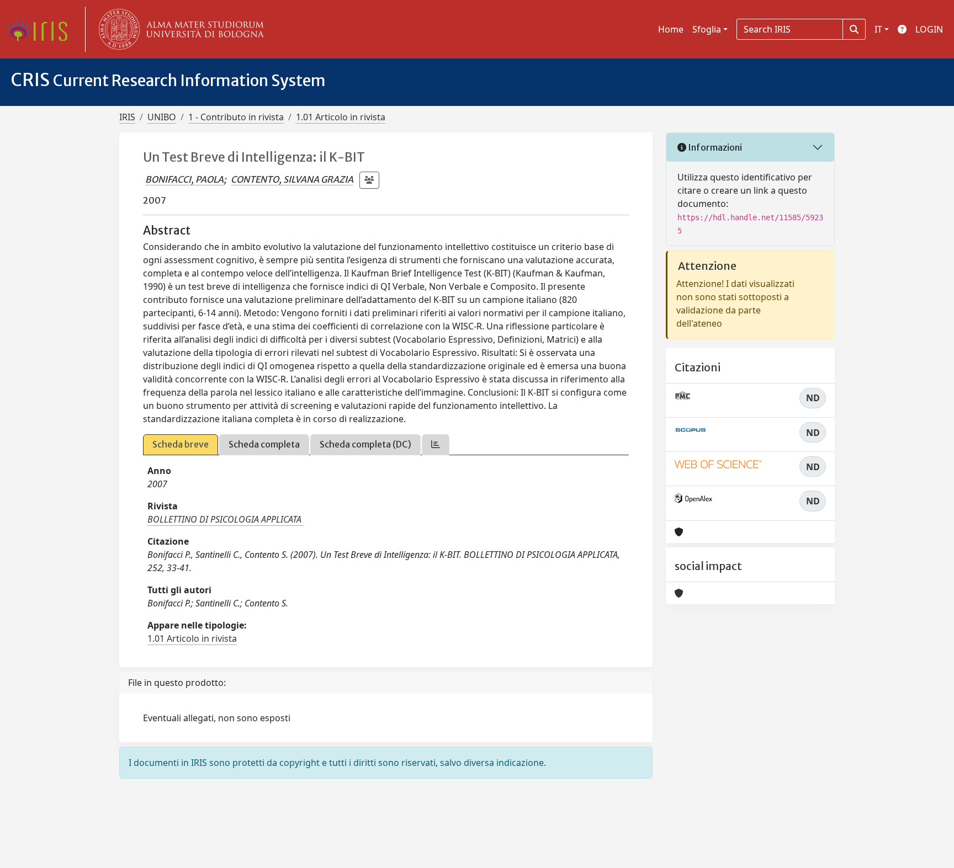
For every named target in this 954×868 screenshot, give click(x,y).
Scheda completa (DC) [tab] (365, 444)
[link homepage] (41, 29)
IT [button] (878, 29)
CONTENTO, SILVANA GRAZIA (292, 179)
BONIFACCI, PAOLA (184, 179)
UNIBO (161, 117)
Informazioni (714, 147)
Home (670, 29)
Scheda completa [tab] (264, 444)
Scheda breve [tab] (180, 444)
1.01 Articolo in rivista (340, 117)
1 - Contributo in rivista (236, 117)
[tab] (435, 444)
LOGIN (929, 29)
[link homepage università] (179, 29)
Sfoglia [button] (706, 29)
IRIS (127, 117)
